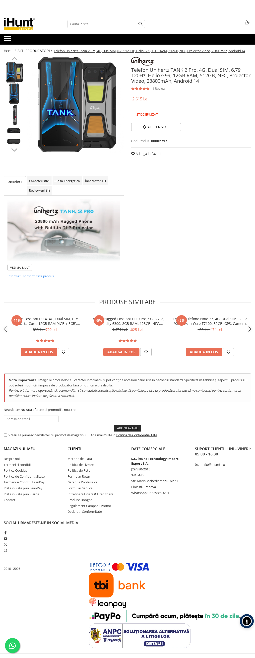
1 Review (158, 88)
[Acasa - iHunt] (29, 24)
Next (14, 149)
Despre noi (12, 458)
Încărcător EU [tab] (95, 181)
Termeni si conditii (17, 464)
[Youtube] (5, 538)
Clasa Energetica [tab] (67, 181)
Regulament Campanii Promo (89, 506)
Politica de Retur (79, 470)
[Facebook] (5, 532)
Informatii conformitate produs (30, 276)
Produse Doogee (79, 500)
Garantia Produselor (82, 482)
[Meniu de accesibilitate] (247, 621)
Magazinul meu (19, 448)
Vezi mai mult (20, 267)
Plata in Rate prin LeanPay (23, 488)
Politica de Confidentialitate (136, 435)
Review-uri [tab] (39, 190)
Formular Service (79, 488)
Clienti (74, 448)
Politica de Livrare (80, 464)
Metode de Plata (79, 458)
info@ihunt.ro (212, 464)
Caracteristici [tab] (39, 181)
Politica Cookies (15, 470)
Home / (10, 50)
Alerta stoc (158, 127)
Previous (14, 59)
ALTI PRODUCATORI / (35, 50)
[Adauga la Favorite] (63, 352)
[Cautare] (140, 24)
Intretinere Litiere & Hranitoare (90, 494)
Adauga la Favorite (149, 153)
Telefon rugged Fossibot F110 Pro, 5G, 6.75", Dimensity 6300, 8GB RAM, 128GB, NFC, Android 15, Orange (127, 321)
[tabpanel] (75, 105)
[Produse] (8, 40)
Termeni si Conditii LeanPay (24, 482)
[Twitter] (5, 544)
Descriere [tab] (14, 181)
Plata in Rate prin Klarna (21, 494)
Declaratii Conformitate (84, 511)
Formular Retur (78, 476)
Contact (9, 500)
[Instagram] (5, 550)
